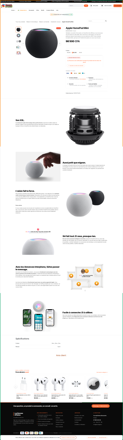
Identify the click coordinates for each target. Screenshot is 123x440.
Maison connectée (44, 22)
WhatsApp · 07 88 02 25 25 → (100, 406)
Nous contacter (59, 426)
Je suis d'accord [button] (102, 437)
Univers (13, 10)
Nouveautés (31, 10)
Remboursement (78, 417)
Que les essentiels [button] (92, 437)
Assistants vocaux (56, 22)
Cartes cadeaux (59, 420)
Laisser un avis (59, 424)
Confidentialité (78, 420)
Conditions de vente (79, 415)
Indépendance (23, 10)
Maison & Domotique (32, 22)
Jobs (57, 10)
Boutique (58, 417)
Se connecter (117, 5)
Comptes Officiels (50, 10)
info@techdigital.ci (97, 424)
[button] (23, 43)
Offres (37, 10)
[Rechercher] (86, 5)
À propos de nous (60, 422)
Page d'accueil (59, 415)
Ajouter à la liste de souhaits (76, 65)
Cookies (76, 422)
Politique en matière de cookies (68, 437)
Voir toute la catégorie (101, 372)
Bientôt (42, 10)
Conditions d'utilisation (80, 424)
